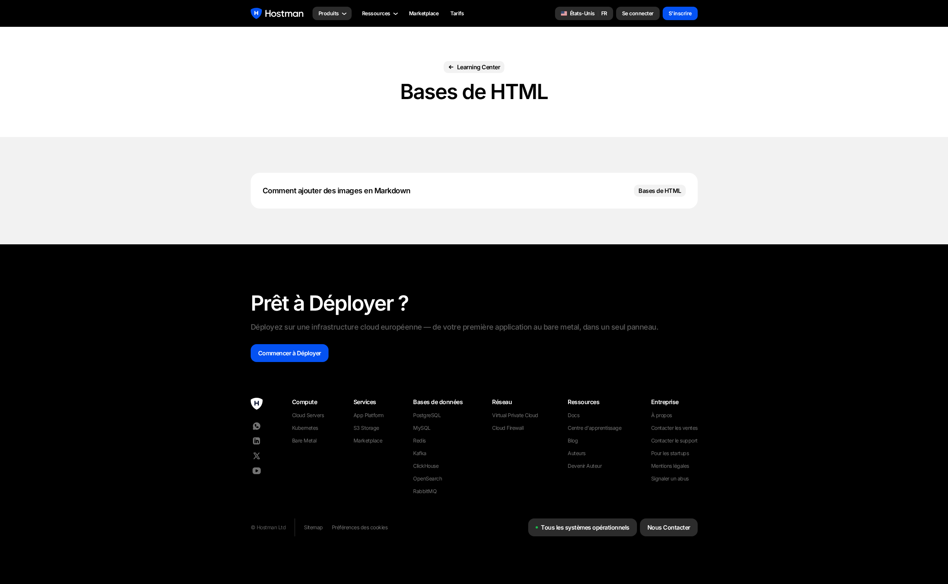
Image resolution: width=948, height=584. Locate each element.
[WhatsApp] (256, 426)
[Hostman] (277, 13)
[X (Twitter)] (256, 455)
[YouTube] (256, 470)
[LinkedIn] (256, 441)
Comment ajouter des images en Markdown (336, 190)
